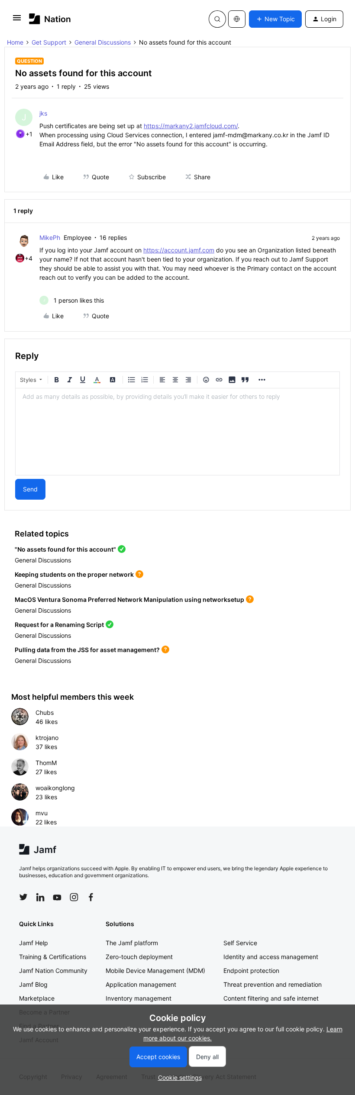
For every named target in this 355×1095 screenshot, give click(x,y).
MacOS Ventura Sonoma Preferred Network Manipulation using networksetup (129, 599)
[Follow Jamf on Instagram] (74, 897)
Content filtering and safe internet (271, 998)
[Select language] (236, 19)
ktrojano (47, 737)
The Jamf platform (132, 942)
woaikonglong (55, 787)
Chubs (45, 712)
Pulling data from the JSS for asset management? (87, 649)
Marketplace (37, 998)
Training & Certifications (52, 956)
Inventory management (138, 998)
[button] (17, 20)
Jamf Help (33, 942)
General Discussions (102, 42)
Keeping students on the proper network (74, 574)
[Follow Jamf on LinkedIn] (40, 897)
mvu (42, 813)
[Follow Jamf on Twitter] (23, 897)
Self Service (240, 942)
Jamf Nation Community (53, 970)
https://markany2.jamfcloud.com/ (191, 125)
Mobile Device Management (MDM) (155, 970)
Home (15, 42)
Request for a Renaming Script (59, 624)
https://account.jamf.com (178, 250)
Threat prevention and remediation (272, 984)
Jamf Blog (33, 984)
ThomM (46, 762)
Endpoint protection (251, 970)
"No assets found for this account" (65, 549)
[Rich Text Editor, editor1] (177, 431)
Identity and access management (270, 956)
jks (43, 113)
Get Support (49, 42)
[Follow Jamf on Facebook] (91, 897)
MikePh (49, 237)
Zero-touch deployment (139, 956)
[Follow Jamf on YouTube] (57, 897)
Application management (141, 984)
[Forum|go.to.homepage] (50, 18)
